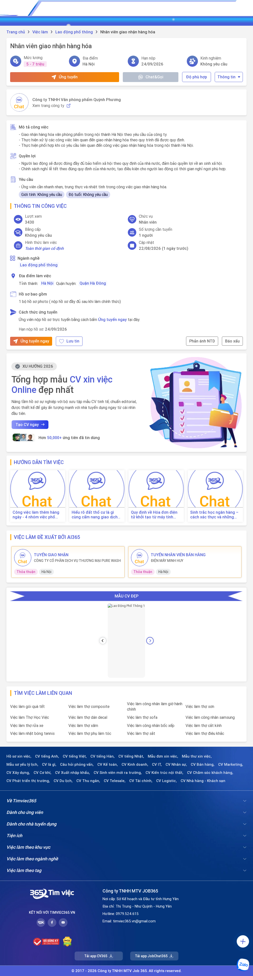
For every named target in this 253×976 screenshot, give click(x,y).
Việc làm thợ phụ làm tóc (89, 733)
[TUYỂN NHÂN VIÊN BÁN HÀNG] (139, 557)
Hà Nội (47, 283)
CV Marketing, (230, 764)
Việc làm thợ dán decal (87, 717)
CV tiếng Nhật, (131, 756)
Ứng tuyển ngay (112, 319)
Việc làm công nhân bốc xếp (150, 725)
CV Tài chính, (140, 781)
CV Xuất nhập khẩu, (72, 772)
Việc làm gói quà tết (27, 706)
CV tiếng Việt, (75, 756)
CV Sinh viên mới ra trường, (118, 772)
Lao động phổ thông (39, 264)
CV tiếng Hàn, (102, 756)
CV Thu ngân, (88, 781)
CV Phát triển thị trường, (28, 781)
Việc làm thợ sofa (142, 717)
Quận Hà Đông (93, 283)
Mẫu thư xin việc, (197, 756)
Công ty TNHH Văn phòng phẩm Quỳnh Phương (76, 99)
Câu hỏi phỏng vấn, (77, 764)
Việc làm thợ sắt (141, 733)
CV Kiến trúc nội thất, (164, 772)
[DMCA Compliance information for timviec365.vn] (67, 942)
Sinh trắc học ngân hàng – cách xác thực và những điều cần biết (214, 514)
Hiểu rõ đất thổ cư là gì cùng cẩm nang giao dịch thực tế (95, 514)
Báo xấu (232, 341)
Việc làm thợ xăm (83, 725)
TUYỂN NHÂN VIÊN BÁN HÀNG (178, 554)
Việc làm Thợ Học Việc (29, 717)
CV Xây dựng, (18, 772)
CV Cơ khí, (42, 772)
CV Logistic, (166, 781)
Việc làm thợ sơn (200, 706)
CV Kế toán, (107, 764)
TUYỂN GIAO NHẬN (51, 554)
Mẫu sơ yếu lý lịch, (22, 764)
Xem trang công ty (48, 105)
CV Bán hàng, (202, 764)
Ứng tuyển (68, 76)
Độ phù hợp (196, 76)
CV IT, (157, 764)
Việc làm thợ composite (88, 706)
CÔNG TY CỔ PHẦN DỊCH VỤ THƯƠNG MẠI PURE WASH (77, 560)
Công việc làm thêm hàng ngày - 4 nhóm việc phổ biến (36, 514)
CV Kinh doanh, (135, 764)
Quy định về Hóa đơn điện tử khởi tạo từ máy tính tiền (154, 514)
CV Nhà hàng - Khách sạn (203, 781)
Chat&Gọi (154, 76)
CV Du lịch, (63, 781)
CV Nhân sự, (176, 764)
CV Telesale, (115, 781)
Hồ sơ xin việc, (18, 756)
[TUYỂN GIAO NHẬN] (22, 557)
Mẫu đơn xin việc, (163, 756)
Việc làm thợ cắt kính (204, 725)
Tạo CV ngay (27, 424)
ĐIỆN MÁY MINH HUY (167, 560)
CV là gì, (49, 764)
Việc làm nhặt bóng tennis (32, 733)
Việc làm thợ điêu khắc (205, 733)
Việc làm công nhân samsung (210, 717)
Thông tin (226, 76)
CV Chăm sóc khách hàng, (210, 772)
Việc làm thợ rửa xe (26, 725)
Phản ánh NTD (202, 341)
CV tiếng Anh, (47, 756)
